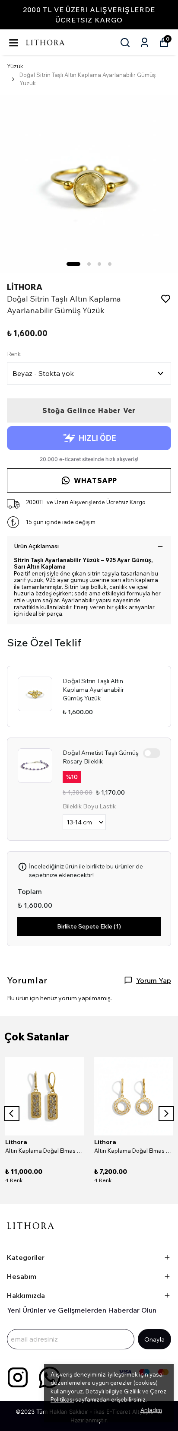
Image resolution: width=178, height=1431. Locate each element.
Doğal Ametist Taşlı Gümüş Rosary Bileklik (101, 757)
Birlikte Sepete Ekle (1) (89, 926)
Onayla (154, 1339)
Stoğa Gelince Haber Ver (89, 410)
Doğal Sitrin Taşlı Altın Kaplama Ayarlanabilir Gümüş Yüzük (93, 689)
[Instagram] (18, 1377)
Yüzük (15, 66)
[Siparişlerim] (144, 42)
